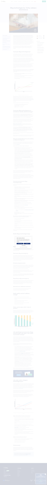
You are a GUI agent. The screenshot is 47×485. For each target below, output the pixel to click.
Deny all (27, 243)
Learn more (18, 241)
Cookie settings (23, 245)
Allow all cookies (20, 243)
